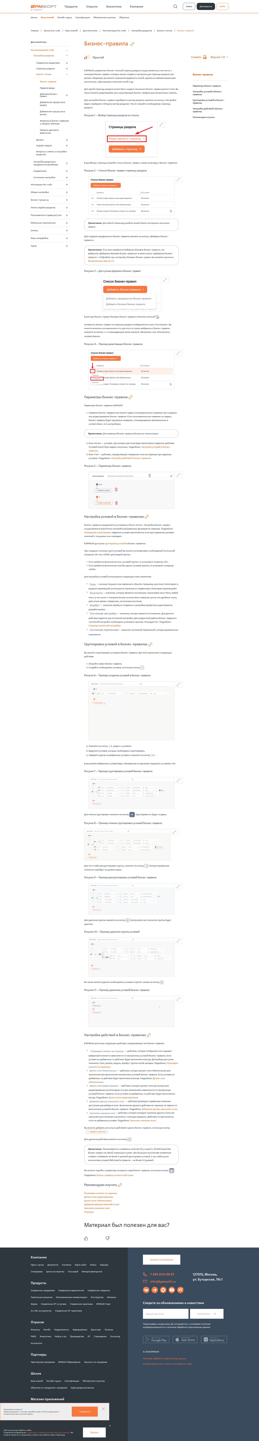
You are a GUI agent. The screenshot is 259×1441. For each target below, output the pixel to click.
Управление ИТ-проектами (68, 1310)
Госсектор (115, 1336)
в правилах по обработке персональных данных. (48, 1432)
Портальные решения (41, 1297)
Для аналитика (90, 30)
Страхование (100, 1336)
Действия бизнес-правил (49, 95)
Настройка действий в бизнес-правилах (131, 458)
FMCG (33, 1336)
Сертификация (82, 17)
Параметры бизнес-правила (207, 85)
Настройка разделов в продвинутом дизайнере (45, 163)
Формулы (89, 1211)
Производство (77, 1336)
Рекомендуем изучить (204, 117)
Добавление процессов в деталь (52, 113)
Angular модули (44, 145)
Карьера (104, 1264)
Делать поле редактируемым (123, 1097)
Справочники (39, 170)
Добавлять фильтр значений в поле (159, 1109)
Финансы (111, 1297)
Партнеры (38, 1354)
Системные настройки (44, 177)
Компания (136, 6)
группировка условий (115, 543)
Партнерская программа (43, 1362)
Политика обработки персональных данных (164, 1358)
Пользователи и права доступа (46, 215)
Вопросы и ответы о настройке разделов (51, 153)
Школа (34, 17)
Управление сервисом (99, 1290)
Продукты (71, 6)
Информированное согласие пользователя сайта (167, 1363)
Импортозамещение (92, 1271)
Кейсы (93, 1264)
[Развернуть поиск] (175, 6)
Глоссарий (73, 1271)
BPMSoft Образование (69, 1362)
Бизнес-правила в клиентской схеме (115, 1175)
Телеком (108, 1329)
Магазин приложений (47, 1399)
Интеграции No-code (41, 184)
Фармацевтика (80, 1329)
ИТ (89, 1336)
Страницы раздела (45, 68)
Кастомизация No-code (114, 30)
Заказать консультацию (161, 1259)
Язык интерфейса (39, 238)
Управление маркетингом (71, 1290)
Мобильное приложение (43, 222)
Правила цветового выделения (49, 131)
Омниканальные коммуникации (71, 1297)
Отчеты (34, 230)
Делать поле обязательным (97, 1200)
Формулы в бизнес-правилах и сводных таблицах (54, 122)
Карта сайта (80, 1264)
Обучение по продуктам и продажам (49, 1387)
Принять (94, 1432)
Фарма (34, 1303)
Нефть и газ (60, 1336)
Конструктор (97, 1297)
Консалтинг (36, 1343)
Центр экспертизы (55, 1271)
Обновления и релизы (104, 17)
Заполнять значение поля (143, 1120)
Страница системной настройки (104, 625)
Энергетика (45, 1336)
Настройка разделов (141, 30)
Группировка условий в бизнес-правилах (208, 101)
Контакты (66, 1264)
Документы (52, 1264)
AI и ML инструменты (41, 1310)
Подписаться (203, 1313)
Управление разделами (48, 62)
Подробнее (84, 1411)
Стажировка (37, 1271)
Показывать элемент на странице (100, 1193)
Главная (34, 30)
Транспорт (96, 1329)
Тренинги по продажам (95, 1362)
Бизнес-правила (48, 81)
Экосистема (113, 6)
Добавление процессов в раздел (52, 104)
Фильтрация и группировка (97, 532)
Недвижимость (61, 1329)
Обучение (124, 17)
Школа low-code (52, 30)
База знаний (47, 17)
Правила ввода (47, 87)
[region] (210, 101)
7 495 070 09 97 (162, 1274)
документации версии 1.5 (101, 260)
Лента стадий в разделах (43, 207)
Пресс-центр (37, 1264)
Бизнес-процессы (40, 199)
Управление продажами (43, 1290)
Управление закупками (81, 1303)
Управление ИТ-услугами (53, 1303)
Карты (34, 245)
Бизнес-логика (164, 30)
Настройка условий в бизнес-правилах (207, 93)
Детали (39, 139)
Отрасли (91, 6)
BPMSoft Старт (103, 1303)
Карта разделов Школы (82, 1387)
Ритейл (47, 1329)
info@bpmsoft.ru (163, 1281)
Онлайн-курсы (64, 17)
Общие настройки (40, 192)
